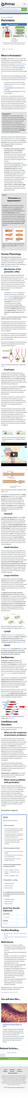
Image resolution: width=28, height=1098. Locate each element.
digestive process (17, 84)
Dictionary (4, 17)
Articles (19, 1069)
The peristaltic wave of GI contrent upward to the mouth (13, 859)
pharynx (3, 67)
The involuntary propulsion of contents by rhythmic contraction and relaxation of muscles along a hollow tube (14, 830)
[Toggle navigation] (24, 4)
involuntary (17, 58)
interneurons (14, 292)
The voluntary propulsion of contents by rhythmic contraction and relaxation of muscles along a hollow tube (14, 835)
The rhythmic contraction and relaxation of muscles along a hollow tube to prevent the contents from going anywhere (14, 841)
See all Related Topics (13, 1058)
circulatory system (11, 635)
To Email (5, 920)
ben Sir (14, 439)
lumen (22, 278)
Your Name (6, 914)
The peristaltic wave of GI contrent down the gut (14, 852)
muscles (3, 789)
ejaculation (8, 648)
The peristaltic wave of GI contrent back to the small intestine (14, 855)
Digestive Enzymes (12, 1052)
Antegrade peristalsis (9, 883)
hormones (14, 789)
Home (5, 1069)
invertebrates (4, 693)
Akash (6, 491)
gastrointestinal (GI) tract (19, 64)
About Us (12, 1071)
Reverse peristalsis (9, 885)
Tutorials (5, 1071)
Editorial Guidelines (12, 1073)
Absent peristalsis (9, 887)
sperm (22, 648)
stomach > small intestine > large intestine (12, 872)
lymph (10, 640)
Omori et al (11, 718)
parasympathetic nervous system (10, 266)
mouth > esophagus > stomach (12, 870)
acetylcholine (7, 296)
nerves (7, 789)
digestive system (8, 86)
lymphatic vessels (20, 642)
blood (23, 635)
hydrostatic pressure (6, 673)
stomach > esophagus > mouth (12, 875)
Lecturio (3, 366)
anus (10, 67)
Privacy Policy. (17, 1084)
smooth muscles (16, 301)
